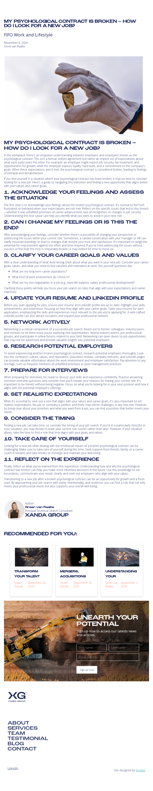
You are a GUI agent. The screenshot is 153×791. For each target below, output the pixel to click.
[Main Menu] (142, 9)
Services (23, 728)
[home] (33, 9)
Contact (22, 749)
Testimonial (28, 739)
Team (16, 733)
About (18, 723)
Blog (16, 744)
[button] (142, 9)
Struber (140, 770)
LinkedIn (13, 768)
